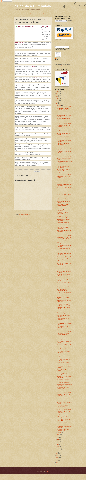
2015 (57, 457)
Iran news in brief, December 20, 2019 (64, 282)
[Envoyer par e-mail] (34, 171)
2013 (57, 460)
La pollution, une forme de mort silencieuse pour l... (62, 155)
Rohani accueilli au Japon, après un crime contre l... (63, 316)
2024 (57, 95)
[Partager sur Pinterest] (39, 171)
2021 (57, 100)
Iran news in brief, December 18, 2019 (64, 331)
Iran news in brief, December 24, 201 (63, 215)
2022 (57, 98)
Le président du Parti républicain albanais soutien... (63, 267)
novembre (59, 432)
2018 (57, 452)
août (58, 437)
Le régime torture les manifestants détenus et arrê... (63, 210)
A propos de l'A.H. (33, 13)
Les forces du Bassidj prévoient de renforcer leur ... (63, 339)
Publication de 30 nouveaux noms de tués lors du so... (63, 207)
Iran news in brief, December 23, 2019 (64, 235)
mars (58, 446)
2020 (57, 102)
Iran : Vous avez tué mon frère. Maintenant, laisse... (62, 406)
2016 (57, 455)
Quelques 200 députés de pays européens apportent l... (62, 258)
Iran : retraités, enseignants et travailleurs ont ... (62, 213)
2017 (57, 453)
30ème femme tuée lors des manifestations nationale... (62, 290)
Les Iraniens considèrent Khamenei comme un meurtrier (63, 170)
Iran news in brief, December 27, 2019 (64, 174)
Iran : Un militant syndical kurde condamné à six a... (63, 430)
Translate (59, 22)
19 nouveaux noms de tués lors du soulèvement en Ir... (63, 395)
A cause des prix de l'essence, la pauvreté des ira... (63, 167)
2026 (57, 91)
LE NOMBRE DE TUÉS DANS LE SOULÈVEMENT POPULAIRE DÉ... (64, 380)
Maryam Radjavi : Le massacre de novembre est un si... (63, 205)
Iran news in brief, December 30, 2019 (64, 123)
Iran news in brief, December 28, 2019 (64, 156)
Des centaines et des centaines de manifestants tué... (63, 249)
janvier (58, 449)
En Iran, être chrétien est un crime (63, 138)
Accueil (16, 13)
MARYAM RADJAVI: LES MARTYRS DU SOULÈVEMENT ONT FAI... (64, 238)
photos (44, 13)
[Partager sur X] (36, 171)
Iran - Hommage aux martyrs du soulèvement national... (63, 189)
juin (58, 441)
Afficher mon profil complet (60, 65)
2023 (57, 96)
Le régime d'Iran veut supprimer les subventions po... (63, 355)
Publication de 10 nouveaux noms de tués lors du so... (63, 223)
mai (58, 442)
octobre (58, 434)
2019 (57, 103)
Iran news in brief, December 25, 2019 (64, 194)
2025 (57, 93)
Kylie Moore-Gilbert (20, 42)
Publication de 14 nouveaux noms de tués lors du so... (63, 144)
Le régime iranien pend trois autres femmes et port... (63, 220)
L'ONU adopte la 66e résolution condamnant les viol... (62, 313)
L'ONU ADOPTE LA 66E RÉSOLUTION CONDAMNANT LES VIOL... (64, 334)
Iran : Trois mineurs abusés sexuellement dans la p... (62, 129)
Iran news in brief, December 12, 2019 (64, 424)
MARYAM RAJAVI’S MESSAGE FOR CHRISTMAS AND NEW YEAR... (64, 109)
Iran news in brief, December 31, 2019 (64, 106)
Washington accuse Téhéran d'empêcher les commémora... (64, 164)
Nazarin (33, 66)
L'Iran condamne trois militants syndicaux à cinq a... (62, 327)
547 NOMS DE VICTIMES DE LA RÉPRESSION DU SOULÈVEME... (64, 305)
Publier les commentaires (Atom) (25, 214)
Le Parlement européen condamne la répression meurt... (63, 284)
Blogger (48, 471)
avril (58, 444)
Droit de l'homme (23, 13)
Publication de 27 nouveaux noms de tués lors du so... (63, 311)
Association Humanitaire (33, 5)
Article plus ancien (47, 212)
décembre (59, 105)
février (58, 448)
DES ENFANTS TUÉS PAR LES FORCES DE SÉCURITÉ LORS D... (64, 382)
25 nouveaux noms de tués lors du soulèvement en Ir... (63, 412)
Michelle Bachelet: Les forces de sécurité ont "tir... (63, 388)
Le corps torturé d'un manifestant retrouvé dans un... (63, 374)
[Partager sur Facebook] (38, 171)
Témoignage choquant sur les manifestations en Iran (62, 415)
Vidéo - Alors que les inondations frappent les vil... (63, 228)
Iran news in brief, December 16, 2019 (64, 364)
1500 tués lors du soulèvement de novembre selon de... (63, 243)
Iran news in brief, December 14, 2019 (64, 392)
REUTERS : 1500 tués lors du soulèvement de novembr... (62, 217)
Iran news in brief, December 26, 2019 (64, 187)
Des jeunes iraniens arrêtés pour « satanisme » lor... (63, 321)
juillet (58, 439)
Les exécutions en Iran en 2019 (62, 111)
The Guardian (44, 26)
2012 (57, 462)
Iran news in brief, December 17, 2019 (64, 344)
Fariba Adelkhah (38, 77)
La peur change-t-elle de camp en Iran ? (64, 372)
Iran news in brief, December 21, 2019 (64, 256)
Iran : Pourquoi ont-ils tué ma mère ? (63, 407)
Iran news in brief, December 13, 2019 (64, 409)
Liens (40, 13)
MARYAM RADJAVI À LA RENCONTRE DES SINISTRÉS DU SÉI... (64, 177)
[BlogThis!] (35, 171)
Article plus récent (18, 212)
